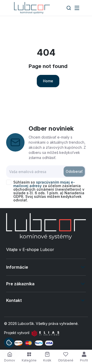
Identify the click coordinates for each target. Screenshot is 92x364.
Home (48, 81)
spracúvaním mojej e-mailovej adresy (44, 184)
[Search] (69, 8)
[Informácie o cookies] (9, 342)
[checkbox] (8, 182)
